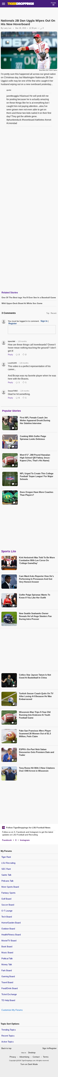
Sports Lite (8, 551)
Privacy (13, 1057)
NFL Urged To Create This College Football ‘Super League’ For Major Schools (36, 476)
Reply (10, 354)
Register (12, 323)
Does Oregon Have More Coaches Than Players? (36, 493)
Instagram (25, 840)
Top (47, 313)
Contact (36, 1057)
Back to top (6, 1048)
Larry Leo (7, 28)
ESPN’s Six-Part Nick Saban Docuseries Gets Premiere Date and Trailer (36, 752)
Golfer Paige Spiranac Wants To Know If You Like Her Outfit (34, 596)
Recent (53, 313)
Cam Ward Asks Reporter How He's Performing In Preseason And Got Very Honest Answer (36, 579)
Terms (45, 1057)
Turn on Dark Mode (29, 1064)
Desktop (31, 1052)
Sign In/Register (49, 1048)
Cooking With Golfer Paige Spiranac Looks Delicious (33, 437)
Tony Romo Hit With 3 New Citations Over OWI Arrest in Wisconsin (37, 769)
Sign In (44, 321)
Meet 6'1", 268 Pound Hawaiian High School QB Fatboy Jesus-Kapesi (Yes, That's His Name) (35, 458)
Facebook (7, 840)
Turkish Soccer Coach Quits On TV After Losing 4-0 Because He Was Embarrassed (36, 696)
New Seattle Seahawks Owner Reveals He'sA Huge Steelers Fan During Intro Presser (35, 616)
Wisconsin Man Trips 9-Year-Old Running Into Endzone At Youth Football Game (35, 715)
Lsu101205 (12, 363)
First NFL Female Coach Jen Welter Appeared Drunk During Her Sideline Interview (35, 420)
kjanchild (11, 341)
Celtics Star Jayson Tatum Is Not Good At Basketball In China (35, 676)
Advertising (24, 1057)
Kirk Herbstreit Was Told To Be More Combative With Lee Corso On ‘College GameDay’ (37, 560)
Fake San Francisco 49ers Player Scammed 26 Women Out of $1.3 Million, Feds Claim (35, 733)
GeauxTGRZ (13, 391)
